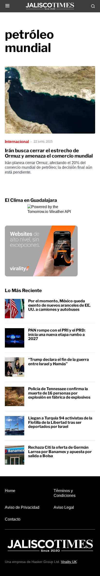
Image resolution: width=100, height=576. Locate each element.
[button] (7, 6)
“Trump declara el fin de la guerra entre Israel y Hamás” (58, 361)
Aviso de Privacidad (22, 507)
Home (10, 491)
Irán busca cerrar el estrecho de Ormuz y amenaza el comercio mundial (49, 153)
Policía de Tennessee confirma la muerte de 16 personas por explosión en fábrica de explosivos (59, 393)
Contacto (12, 519)
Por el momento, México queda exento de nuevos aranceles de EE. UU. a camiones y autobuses (59, 305)
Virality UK (69, 562)
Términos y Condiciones (64, 493)
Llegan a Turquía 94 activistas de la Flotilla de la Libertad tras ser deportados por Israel (60, 422)
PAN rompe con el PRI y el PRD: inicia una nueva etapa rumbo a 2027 (56, 334)
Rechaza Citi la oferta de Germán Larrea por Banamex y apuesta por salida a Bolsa (60, 451)
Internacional (17, 142)
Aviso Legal (64, 507)
